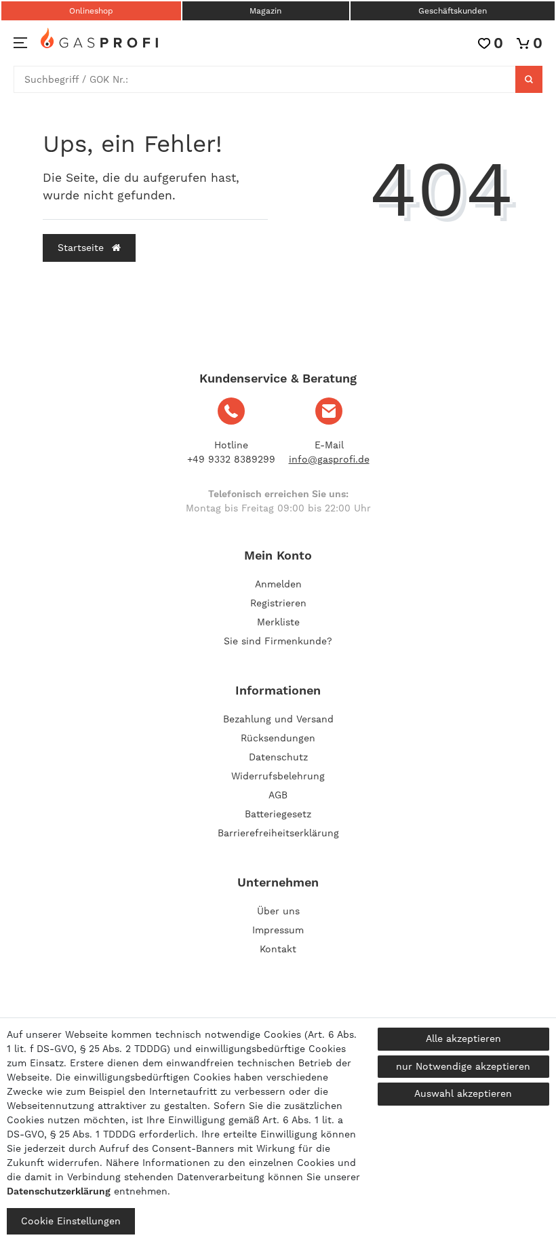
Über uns (278, 911)
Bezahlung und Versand (278, 719)
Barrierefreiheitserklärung (278, 833)
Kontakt (278, 949)
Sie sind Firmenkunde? (278, 641)
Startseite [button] (82, 247)
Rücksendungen (278, 738)
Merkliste (278, 622)
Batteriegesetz (278, 814)
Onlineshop (91, 11)
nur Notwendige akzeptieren (463, 1066)
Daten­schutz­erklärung (59, 1191)
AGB (278, 795)
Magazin (265, 11)
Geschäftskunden (452, 11)
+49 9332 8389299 (231, 459)
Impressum (278, 930)
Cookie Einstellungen (71, 1221)
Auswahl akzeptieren (463, 1093)
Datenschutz (278, 757)
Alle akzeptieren (463, 1038)
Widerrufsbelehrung (278, 776)
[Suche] (528, 79)
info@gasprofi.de (329, 459)
